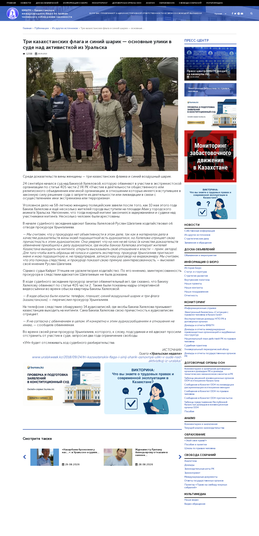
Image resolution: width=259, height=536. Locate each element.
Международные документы (201, 476)
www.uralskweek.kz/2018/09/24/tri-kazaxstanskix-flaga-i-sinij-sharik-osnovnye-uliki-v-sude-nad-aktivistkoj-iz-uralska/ (107, 359)
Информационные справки (200, 308)
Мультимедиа (214, 3)
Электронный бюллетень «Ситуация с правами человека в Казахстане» (206, 313)
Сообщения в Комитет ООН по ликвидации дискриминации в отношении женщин (209, 386)
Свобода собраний (190, 3)
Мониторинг (99, 3)
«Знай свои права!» (195, 440)
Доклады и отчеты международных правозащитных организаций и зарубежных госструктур (209, 332)
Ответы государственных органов (203, 480)
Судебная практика (195, 345)
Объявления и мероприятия (200, 255)
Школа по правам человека (199, 448)
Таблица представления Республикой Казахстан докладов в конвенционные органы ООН (206, 405)
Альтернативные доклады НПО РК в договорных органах (205, 320)
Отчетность (191, 295)
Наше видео (191, 500)
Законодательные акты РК (199, 468)
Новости (25, 3)
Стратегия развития (196, 275)
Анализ (150, 3)
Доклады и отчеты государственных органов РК (209, 355)
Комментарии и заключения (201, 424)
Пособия (189, 411)
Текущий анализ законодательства (204, 427)
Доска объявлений (47, 3)
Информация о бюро (75, 3)
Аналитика (190, 460)
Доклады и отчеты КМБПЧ (199, 325)
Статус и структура (195, 271)
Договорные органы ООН (126, 3)
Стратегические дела (196, 238)
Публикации (41, 28)
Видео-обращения (194, 503)
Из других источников (65, 28)
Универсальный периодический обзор (206, 349)
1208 (29, 54)
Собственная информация (199, 230)
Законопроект (192, 472)
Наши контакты (193, 287)
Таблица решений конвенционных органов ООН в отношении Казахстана (209, 379)
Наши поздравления (196, 291)
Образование (167, 3)
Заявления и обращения (198, 242)
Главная (11, 3)
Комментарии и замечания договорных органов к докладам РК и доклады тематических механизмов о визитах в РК (208, 371)
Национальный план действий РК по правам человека (210, 340)
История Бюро (192, 268)
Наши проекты (193, 283)
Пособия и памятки (195, 444)
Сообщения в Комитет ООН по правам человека (206, 393)
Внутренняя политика (197, 279)
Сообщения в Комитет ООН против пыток (208, 398)
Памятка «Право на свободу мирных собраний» (205, 486)
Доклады (189, 465)
